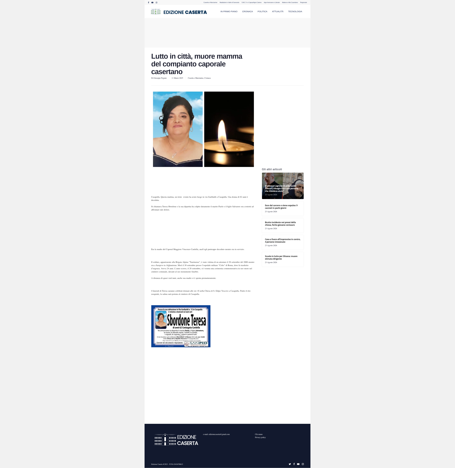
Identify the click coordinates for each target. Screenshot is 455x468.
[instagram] (156, 2)
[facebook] (148, 2)
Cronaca (207, 78)
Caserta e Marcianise (195, 78)
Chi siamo (259, 434)
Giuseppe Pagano (160, 78)
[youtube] (152, 2)
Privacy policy (260, 437)
